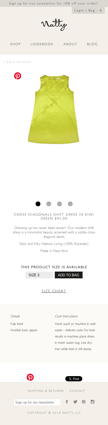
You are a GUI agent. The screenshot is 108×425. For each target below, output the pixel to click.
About (70, 44)
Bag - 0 (95, 10)
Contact (77, 391)
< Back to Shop (17, 62)
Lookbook (42, 44)
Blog (92, 44)
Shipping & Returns (46, 391)
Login (79, 10)
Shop (15, 44)
